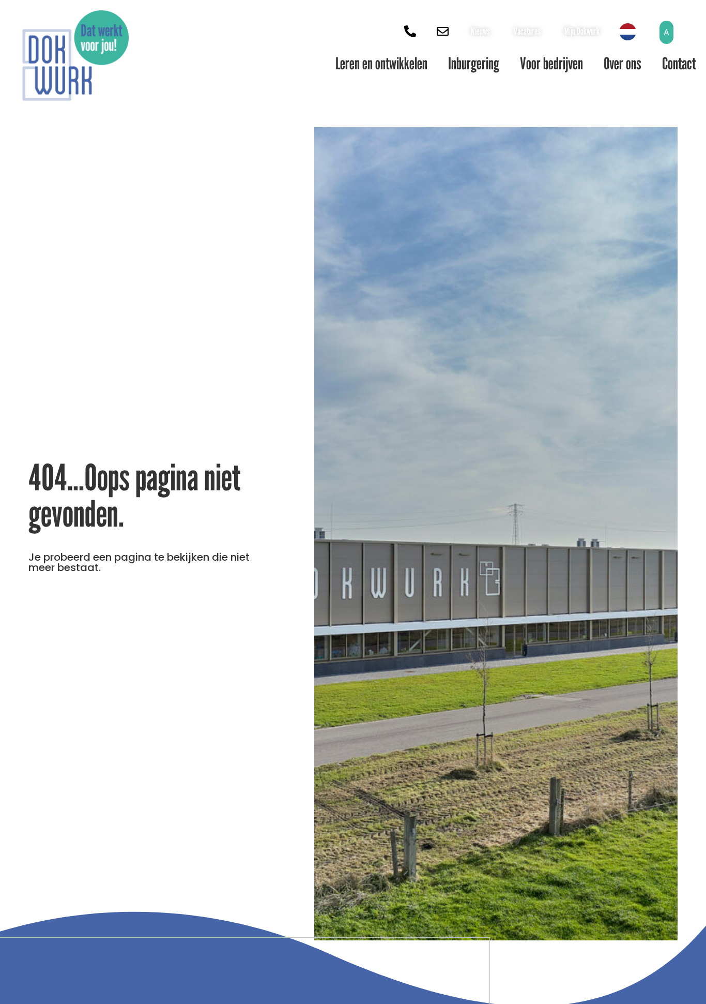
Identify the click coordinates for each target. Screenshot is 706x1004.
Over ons (622, 63)
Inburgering (473, 63)
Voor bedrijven (551, 63)
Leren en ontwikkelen (381, 63)
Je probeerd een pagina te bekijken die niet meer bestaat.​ (139, 562)
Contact (679, 63)
